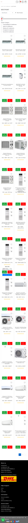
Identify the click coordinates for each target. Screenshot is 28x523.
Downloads (3, 492)
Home (2, 6)
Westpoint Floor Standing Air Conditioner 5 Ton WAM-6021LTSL (7, 259)
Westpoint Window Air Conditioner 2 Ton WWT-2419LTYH (20, 154)
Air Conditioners (7, 6)
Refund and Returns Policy (6, 501)
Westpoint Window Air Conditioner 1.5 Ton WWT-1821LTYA (7, 154)
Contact (2, 499)
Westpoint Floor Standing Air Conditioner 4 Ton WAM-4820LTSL (20, 259)
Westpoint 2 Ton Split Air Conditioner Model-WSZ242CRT (7, 431)
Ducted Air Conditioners (8, 31)
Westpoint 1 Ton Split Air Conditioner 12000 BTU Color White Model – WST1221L (20, 293)
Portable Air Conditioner (8, 30)
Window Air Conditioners (8, 28)
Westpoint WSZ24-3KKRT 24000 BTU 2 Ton (20, 362)
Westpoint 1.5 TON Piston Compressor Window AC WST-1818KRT (7, 397)
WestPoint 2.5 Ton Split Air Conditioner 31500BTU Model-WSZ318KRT (7, 362)
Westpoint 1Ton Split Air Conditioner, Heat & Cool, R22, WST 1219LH (7, 328)
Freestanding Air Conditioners (10, 24)
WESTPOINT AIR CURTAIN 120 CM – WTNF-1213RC (21, 50)
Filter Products (20, 13)
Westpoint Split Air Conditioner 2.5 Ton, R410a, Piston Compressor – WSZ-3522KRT (20, 431)
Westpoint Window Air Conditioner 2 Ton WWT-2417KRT (7, 119)
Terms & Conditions (5, 497)
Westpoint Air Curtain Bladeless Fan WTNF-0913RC (7, 85)
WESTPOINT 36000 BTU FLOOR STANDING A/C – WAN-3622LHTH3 (20, 223)
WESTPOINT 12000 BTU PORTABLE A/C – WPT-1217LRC (20, 85)
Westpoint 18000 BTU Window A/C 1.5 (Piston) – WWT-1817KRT (20, 119)
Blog (2, 490)
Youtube (10, 66)
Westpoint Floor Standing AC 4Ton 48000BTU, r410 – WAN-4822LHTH (7, 223)
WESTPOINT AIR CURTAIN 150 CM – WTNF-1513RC (7, 50)
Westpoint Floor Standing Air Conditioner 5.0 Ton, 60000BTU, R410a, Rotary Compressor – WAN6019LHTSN (20, 189)
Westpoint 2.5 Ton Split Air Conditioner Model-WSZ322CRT (20, 397)
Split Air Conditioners (8, 26)
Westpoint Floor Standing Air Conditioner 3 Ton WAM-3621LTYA (7, 293)
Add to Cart (8, 275)
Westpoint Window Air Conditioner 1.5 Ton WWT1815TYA (7, 188)
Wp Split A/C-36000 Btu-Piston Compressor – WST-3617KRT (20, 328)
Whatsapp (4, 66)
